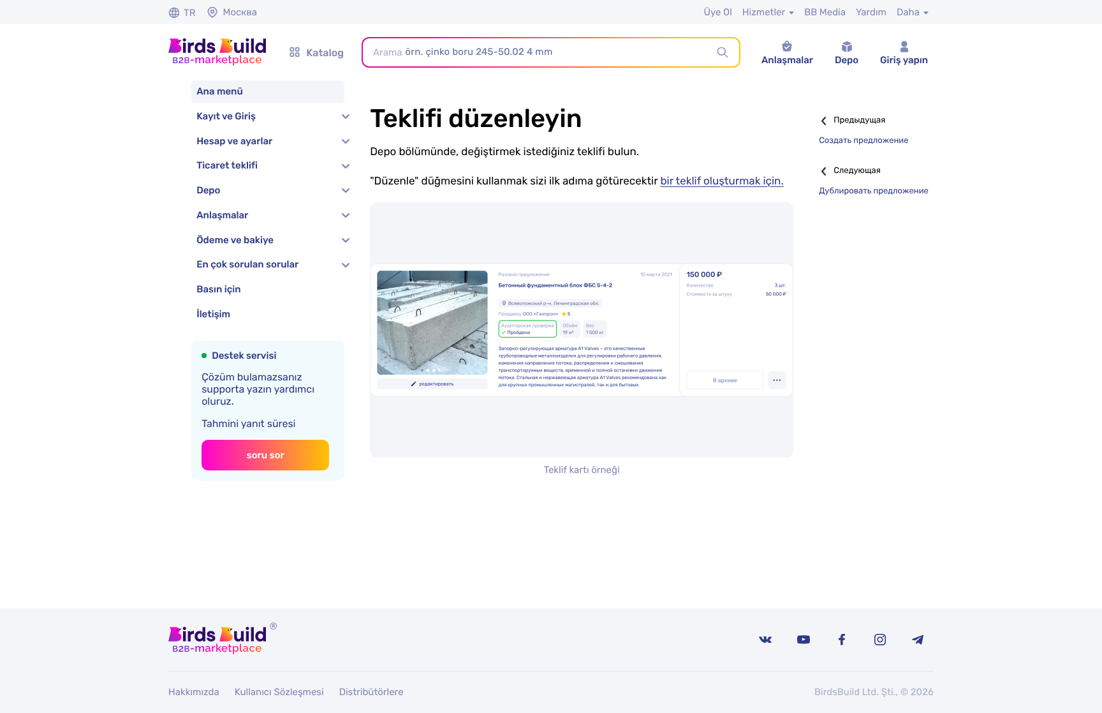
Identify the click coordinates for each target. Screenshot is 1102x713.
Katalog (325, 53)
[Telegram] (918, 639)
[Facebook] (841, 639)
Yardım (871, 12)
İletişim (213, 314)
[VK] (765, 639)
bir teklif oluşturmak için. (721, 181)
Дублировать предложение (874, 191)
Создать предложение (863, 141)
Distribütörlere (371, 692)
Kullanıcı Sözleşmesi (279, 692)
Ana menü (219, 91)
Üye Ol (717, 12)
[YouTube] (803, 639)
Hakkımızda (193, 692)
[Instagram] (880, 639)
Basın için (218, 289)
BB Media (825, 12)
